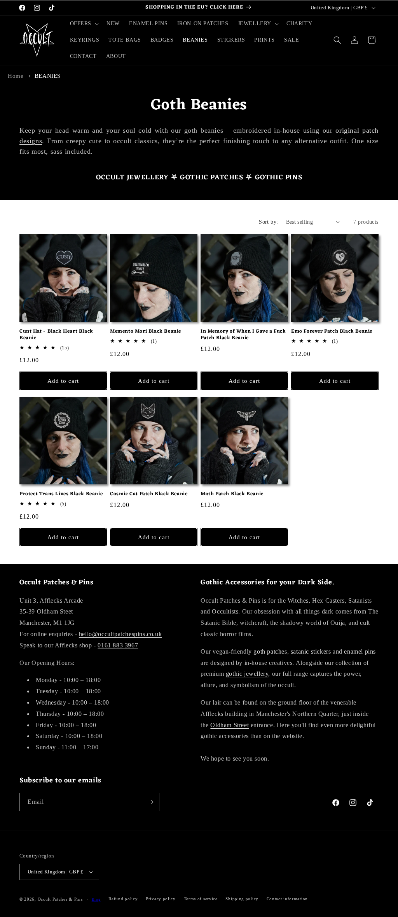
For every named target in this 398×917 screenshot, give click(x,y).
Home (15, 76)
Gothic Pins (278, 177)
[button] (83, 24)
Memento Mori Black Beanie (145, 331)
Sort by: (268, 222)
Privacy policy (161, 898)
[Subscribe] (150, 802)
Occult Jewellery (132, 177)
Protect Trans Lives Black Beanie (61, 494)
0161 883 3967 (118, 645)
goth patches (270, 651)
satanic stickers (311, 651)
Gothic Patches (211, 177)
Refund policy (123, 898)
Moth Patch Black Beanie (232, 494)
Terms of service (201, 898)
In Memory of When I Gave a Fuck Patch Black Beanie (243, 335)
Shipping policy (241, 898)
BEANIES (48, 76)
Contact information (287, 898)
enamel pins (360, 651)
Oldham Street (229, 725)
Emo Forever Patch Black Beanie (331, 331)
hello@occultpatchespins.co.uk (120, 634)
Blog (96, 899)
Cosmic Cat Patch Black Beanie (148, 494)
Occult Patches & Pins (60, 899)
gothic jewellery (247, 673)
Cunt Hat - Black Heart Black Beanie (56, 335)
